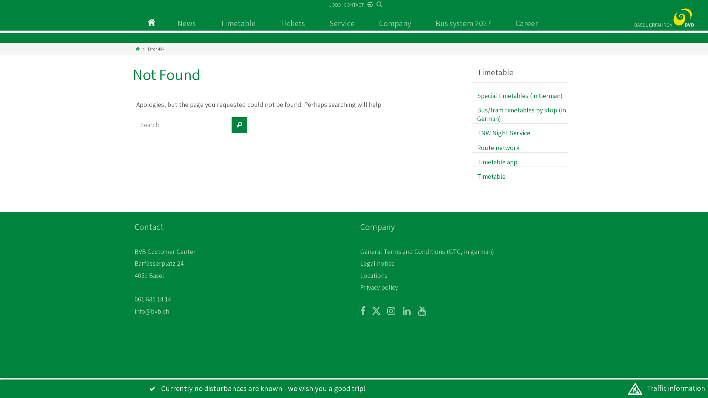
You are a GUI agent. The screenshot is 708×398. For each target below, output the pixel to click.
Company (395, 23)
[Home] (138, 49)
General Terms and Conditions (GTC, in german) (427, 251)
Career (527, 23)
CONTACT (354, 4)
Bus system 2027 (463, 23)
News (186, 23)
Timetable (238, 23)
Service (342, 23)
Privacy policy (379, 287)
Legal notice (377, 263)
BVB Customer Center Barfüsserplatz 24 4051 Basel (165, 263)
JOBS (335, 4)
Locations (374, 275)
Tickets (292, 23)
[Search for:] (182, 128)
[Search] (239, 125)
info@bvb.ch (152, 311)
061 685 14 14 (153, 299)
